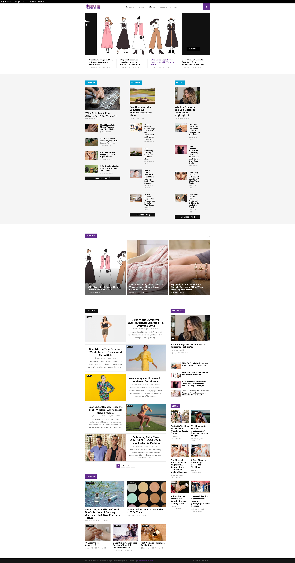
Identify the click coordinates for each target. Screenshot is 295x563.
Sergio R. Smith (179, 350)
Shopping (141, 7)
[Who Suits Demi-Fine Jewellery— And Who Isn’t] (102, 98)
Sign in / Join (21, 2)
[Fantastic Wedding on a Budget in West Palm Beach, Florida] (180, 416)
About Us (41, 2)
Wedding (174, 412)
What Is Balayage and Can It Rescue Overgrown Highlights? (101, 62)
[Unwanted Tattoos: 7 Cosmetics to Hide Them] (146, 494)
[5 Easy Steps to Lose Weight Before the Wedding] (200, 450)
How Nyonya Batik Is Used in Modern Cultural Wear (145, 380)
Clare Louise (139, 329)
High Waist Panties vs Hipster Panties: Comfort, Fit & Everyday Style (146, 322)
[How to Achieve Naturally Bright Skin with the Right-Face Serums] (136, 174)
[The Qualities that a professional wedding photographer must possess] (200, 487)
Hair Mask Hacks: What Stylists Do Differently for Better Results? (194, 201)
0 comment (177, 438)
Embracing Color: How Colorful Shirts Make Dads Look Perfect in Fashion (145, 440)
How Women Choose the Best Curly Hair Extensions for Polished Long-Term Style (194, 383)
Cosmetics (130, 7)
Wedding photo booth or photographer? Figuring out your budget (199, 431)
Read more (182, 49)
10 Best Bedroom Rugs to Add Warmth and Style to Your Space (149, 200)
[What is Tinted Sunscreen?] (98, 532)
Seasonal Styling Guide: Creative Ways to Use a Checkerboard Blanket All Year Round (195, 393)
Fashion (163, 7)
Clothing (152, 7)
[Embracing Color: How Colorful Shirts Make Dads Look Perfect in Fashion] (105, 447)
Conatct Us (32, 2)
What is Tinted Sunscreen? (92, 544)
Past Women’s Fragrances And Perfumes (153, 544)
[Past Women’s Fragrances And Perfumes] (153, 532)
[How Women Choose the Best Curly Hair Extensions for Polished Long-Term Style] (181, 149)
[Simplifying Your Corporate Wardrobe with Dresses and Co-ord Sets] (146, 358)
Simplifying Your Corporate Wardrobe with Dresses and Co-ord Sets (105, 352)
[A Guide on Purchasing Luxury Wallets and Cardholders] (91, 169)
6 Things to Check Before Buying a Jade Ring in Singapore (109, 141)
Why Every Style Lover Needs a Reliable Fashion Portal (187, 26)
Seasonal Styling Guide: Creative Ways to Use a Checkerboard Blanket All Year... (146, 287)
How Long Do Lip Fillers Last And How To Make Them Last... (194, 177)
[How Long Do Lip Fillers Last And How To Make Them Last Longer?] (181, 176)
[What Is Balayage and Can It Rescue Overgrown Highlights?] (187, 95)
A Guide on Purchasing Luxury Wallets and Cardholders (109, 168)
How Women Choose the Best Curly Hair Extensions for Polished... (193, 62)
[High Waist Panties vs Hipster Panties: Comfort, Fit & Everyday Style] (105, 328)
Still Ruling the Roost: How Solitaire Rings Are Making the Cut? (180, 500)
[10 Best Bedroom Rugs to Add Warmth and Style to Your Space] (136, 198)
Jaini (98, 358)
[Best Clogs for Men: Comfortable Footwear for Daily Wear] (142, 95)
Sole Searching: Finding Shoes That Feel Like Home (148, 153)
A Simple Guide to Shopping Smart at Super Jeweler (107, 154)
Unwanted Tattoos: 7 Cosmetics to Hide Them (145, 511)
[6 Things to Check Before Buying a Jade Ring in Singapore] (91, 142)
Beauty (180, 82)
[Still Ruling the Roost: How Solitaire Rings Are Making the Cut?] (180, 487)
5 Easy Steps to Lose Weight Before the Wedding (198, 463)
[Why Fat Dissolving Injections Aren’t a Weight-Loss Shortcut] (181, 127)
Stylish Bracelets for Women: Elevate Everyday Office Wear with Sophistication (187, 287)
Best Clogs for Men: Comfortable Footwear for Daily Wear (141, 111)
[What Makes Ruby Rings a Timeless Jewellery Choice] (91, 128)
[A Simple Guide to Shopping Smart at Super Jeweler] (91, 155)
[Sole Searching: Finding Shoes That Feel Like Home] (136, 152)
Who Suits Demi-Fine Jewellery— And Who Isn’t (101, 114)
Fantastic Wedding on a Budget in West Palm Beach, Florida (180, 429)
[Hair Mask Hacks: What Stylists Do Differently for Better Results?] (181, 198)
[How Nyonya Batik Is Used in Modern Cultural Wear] (105, 387)
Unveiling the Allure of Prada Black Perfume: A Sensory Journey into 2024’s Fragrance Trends (103, 513)
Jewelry (173, 7)
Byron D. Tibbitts (139, 384)
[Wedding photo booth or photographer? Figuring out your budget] (200, 416)
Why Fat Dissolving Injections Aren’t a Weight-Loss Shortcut (130, 62)
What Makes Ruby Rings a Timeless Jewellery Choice (107, 127)
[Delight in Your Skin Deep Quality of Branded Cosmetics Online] (125, 532)
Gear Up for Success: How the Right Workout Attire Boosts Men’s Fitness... (105, 409)
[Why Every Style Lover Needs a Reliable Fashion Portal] (128, 34)
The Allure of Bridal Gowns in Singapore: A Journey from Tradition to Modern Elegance (179, 466)
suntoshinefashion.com (145, 561)
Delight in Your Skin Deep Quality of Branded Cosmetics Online (125, 545)
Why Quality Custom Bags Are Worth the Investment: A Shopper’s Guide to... (149, 131)
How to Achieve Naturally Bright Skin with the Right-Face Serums (149, 176)
